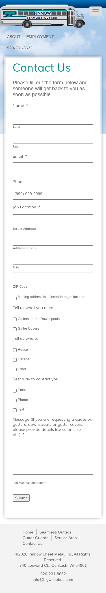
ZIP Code (20, 286)
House (23, 350)
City (16, 267)
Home (28, 532)
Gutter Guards (35, 537)
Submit (21, 498)
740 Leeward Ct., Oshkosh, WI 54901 (53, 565)
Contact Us (32, 543)
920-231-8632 (20, 48)
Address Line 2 (24, 248)
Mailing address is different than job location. (52, 297)
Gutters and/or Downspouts (39, 319)
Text (21, 409)
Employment (40, 36)
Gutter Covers (28, 328)
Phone (23, 400)
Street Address (24, 228)
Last (16, 146)
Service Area (65, 537)
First (16, 127)
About (14, 36)
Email (22, 390)
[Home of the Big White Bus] (42, 16)
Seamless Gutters (55, 532)
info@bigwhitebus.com (53, 579)
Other (22, 369)
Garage (23, 359)
